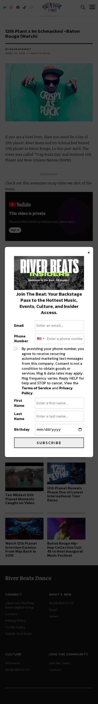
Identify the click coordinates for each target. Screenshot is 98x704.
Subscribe (49, 442)
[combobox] (40, 339)
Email (19, 325)
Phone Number (21, 339)
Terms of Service (36, 388)
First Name (19, 403)
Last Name (19, 416)
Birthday (22, 429)
